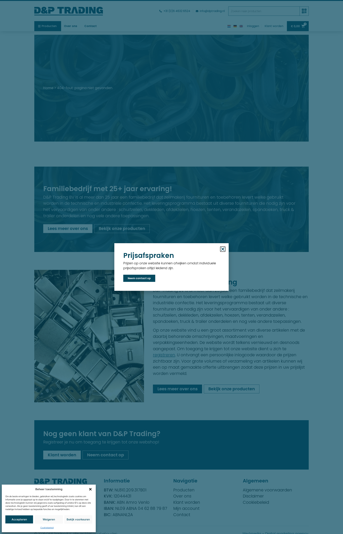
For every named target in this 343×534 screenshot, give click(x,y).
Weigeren (49, 519)
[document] (171, 267)
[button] (90, 489)
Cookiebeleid (47, 527)
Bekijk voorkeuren (78, 519)
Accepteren (19, 519)
